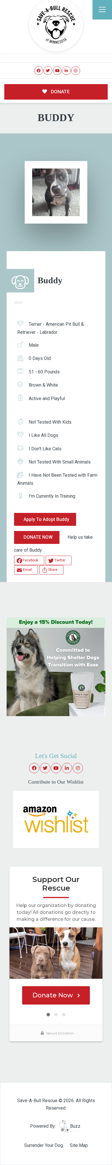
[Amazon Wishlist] (56, 819)
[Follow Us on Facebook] (38, 70)
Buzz (74, 1126)
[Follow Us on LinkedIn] (66, 70)
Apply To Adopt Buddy (46, 519)
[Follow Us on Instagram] (75, 70)
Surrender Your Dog (43, 1145)
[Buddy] (56, 192)
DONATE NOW (38, 537)
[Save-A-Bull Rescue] (56, 25)
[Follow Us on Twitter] (47, 70)
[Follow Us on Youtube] (57, 70)
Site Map (79, 1145)
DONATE (60, 91)
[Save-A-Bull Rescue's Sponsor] (56, 666)
